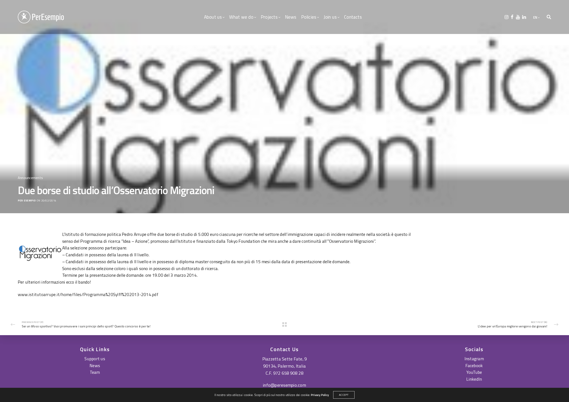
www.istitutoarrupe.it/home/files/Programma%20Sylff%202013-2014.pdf (88, 294)
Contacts (353, 16)
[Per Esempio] (41, 17)
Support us (94, 358)
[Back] (284, 324)
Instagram (474, 358)
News (291, 16)
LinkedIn (474, 379)
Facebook (474, 365)
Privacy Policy (320, 395)
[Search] (549, 17)
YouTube (474, 372)
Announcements (30, 177)
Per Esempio (27, 201)
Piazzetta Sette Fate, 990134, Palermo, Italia (284, 362)
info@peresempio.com (284, 385)
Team (95, 372)
